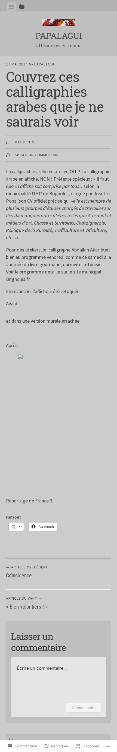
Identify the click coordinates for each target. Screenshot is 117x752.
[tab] (11, 6)
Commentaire (84, 707)
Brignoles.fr (18, 279)
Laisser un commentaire (37, 154)
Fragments (24, 142)
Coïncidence (27, 572)
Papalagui (58, 35)
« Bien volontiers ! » (26, 603)
